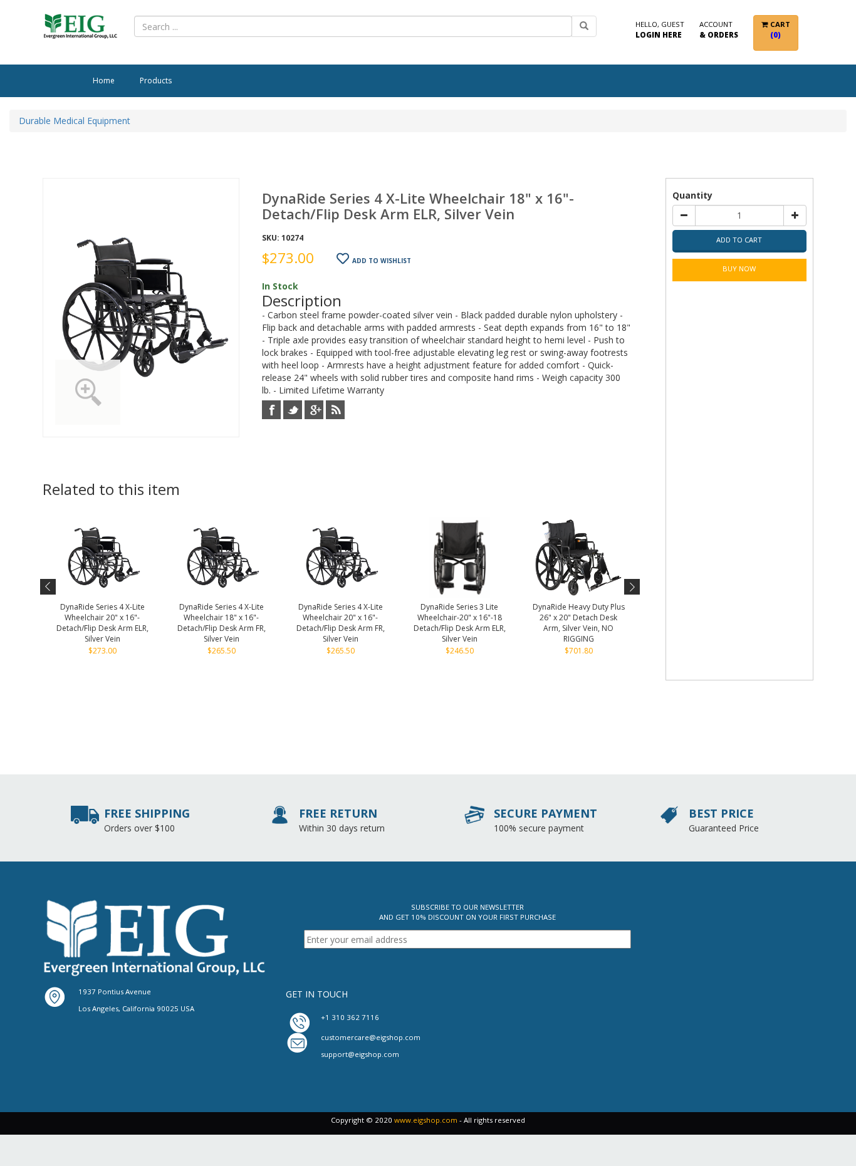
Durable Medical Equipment (74, 121)
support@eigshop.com (360, 1054)
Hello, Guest (659, 29)
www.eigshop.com (425, 1120)
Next (631, 587)
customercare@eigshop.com (370, 1037)
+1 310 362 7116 (350, 1017)
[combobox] (353, 26)
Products (156, 80)
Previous (48, 587)
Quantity (692, 195)
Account (718, 29)
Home (104, 80)
